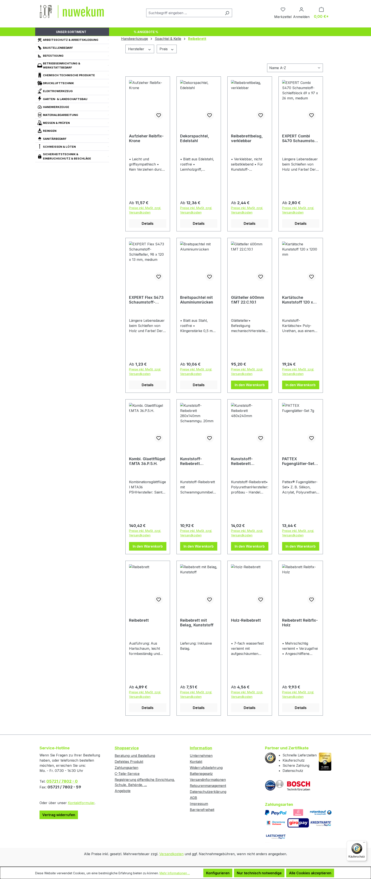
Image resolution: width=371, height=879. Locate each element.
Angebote (123, 791)
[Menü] (364, 843)
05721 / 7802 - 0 (62, 781)
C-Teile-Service (127, 773)
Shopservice (127, 748)
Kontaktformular (81, 803)
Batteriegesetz (201, 773)
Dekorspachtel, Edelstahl (194, 138)
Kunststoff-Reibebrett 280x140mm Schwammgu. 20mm (193, 461)
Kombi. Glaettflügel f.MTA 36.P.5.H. (147, 461)
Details (148, 223)
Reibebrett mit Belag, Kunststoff (196, 622)
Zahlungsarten (126, 767)
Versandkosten (171, 854)
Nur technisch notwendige (259, 873)
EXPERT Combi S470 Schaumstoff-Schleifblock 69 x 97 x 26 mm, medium (300, 138)
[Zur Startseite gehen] (72, 12)
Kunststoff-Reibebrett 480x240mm (243, 461)
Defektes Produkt (129, 761)
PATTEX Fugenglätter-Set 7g (298, 461)
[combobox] (184, 13)
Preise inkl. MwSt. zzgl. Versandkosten (145, 210)
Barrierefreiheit (202, 810)
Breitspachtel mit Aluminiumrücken (196, 299)
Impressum (199, 804)
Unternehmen (201, 755)
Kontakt (196, 761)
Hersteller (136, 49)
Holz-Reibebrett (246, 620)
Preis (164, 49)
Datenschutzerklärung (208, 791)
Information (201, 748)
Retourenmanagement (208, 785)
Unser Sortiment (71, 32)
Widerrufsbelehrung (206, 767)
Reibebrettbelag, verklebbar (247, 138)
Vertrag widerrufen (58, 815)
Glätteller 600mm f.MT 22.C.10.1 (247, 299)
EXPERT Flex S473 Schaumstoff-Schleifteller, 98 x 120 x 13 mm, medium (146, 300)
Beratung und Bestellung (135, 755)
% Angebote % (146, 32)
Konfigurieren (218, 873)
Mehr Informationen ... (175, 873)
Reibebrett (139, 620)
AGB (193, 798)
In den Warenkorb (250, 385)
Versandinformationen (208, 779)
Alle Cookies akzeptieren (310, 873)
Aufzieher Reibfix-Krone (146, 138)
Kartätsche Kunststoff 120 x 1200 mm (297, 300)
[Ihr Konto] (301, 9)
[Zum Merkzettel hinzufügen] (158, 115)
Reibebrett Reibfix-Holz (300, 622)
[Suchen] (227, 13)
